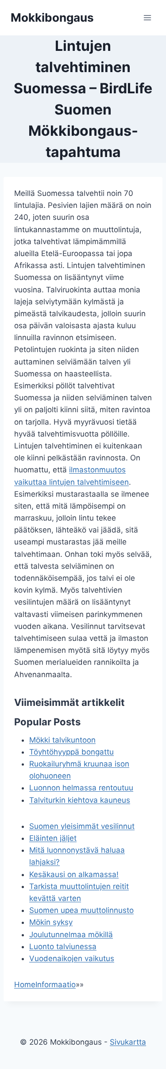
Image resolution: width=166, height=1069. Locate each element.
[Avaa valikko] (147, 17)
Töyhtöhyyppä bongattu (71, 751)
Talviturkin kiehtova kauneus (79, 800)
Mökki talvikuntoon (62, 740)
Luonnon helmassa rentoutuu (81, 787)
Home (24, 984)
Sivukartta (128, 1042)
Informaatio (55, 984)
